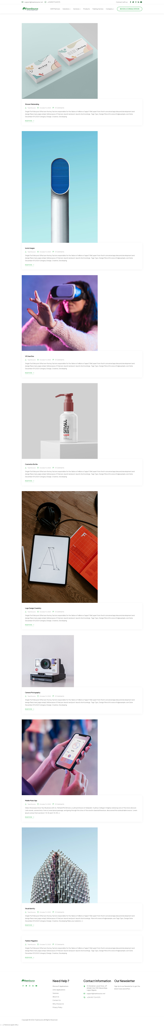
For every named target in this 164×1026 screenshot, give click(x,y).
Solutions (66, 9)
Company (109, 9)
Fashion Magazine (31, 941)
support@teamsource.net (33, 2)
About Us (56, 997)
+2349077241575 (53, 2)
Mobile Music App (31, 800)
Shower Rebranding (32, 104)
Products (86, 9)
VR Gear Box (29, 356)
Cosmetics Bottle (31, 464)
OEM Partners (55, 9)
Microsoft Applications (60, 986)
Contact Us (57, 1000)
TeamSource (31, 108)
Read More (28, 121)
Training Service (97, 9)
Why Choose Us (58, 1004)
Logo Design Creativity (33, 608)
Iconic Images (30, 248)
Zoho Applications (59, 990)
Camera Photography (32, 692)
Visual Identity (30, 908)
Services (76, 9)
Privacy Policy (57, 1007)
